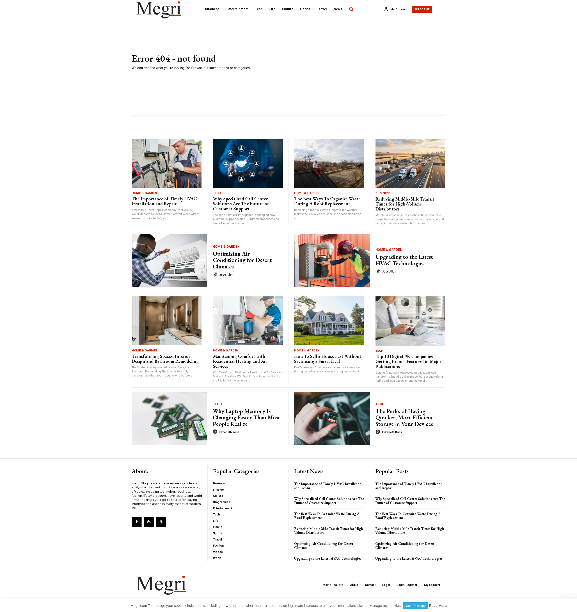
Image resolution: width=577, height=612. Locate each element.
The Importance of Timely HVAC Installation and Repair (164, 201)
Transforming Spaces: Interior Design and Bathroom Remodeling (165, 358)
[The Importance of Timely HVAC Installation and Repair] (166, 163)
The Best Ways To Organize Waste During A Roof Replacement (327, 201)
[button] (351, 9)
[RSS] (149, 522)
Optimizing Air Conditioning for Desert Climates (242, 260)
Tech (217, 193)
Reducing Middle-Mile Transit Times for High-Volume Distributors (405, 204)
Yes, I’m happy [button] (415, 605)
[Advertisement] (353, 62)
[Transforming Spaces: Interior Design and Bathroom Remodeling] (166, 320)
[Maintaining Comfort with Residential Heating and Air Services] (248, 320)
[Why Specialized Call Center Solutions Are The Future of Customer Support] (248, 163)
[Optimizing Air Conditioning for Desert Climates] (169, 260)
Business (383, 193)
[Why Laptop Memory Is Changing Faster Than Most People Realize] (169, 418)
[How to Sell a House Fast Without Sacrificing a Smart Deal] (329, 320)
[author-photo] (216, 274)
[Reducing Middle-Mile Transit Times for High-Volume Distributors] (411, 163)
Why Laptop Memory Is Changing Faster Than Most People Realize (246, 417)
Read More (438, 605)
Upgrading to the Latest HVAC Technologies (404, 260)
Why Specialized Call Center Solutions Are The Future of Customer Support (241, 204)
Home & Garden (144, 193)
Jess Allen (226, 274)
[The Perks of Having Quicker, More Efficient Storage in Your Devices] (332, 418)
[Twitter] (161, 522)
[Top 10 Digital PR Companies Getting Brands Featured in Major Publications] (411, 320)
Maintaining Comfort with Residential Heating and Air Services (240, 361)
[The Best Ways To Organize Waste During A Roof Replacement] (329, 163)
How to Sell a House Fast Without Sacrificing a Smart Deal (327, 358)
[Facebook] (137, 522)
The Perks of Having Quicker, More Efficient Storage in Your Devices (404, 417)
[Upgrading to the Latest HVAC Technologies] (332, 260)
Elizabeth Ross (229, 432)
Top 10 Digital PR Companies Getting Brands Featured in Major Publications (408, 361)
